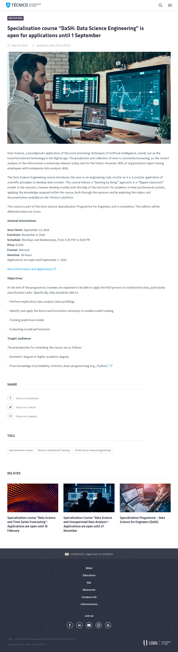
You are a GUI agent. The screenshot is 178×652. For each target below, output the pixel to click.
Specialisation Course (21, 450)
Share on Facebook (27, 398)
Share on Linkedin (26, 416)
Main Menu (167, 5)
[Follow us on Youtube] (89, 626)
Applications (15, 18)
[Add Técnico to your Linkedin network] (79, 626)
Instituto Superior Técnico (35, 639)
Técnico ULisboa (23, 5)
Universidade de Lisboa (62, 639)
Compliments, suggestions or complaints (91, 554)
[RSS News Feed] (108, 626)
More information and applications (29, 269)
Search (158, 5)
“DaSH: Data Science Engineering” (93, 450)
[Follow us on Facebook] (69, 626)
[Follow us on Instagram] (98, 626)
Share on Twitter (26, 407)
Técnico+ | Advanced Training (54, 450)
